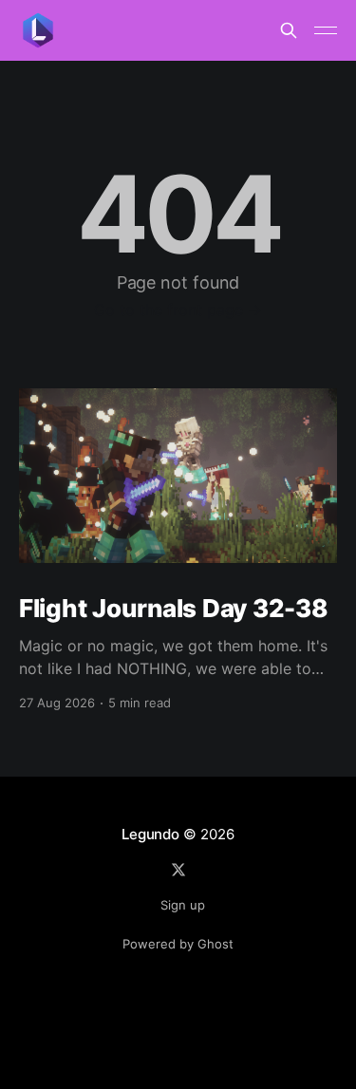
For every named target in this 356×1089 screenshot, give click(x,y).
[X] (178, 869)
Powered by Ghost (178, 943)
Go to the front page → (178, 309)
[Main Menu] (325, 30)
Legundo (150, 834)
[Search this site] (288, 30)
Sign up (182, 904)
